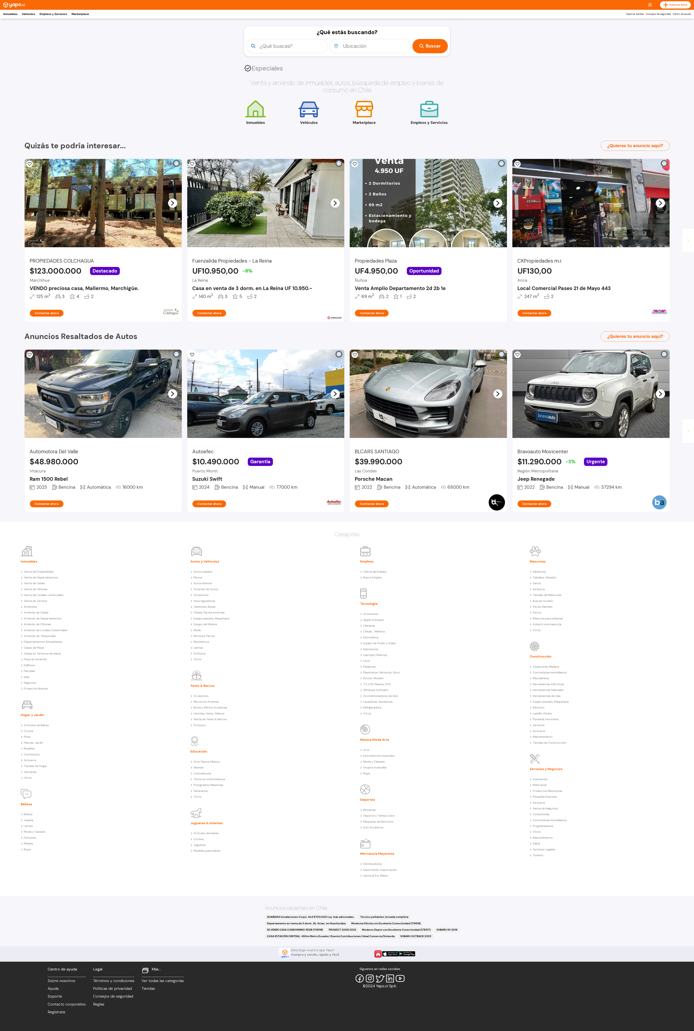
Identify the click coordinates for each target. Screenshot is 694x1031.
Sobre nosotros (61, 980)
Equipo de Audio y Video (379, 643)
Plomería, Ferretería (545, 719)
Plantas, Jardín (33, 743)
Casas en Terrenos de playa (42, 653)
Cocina (28, 731)
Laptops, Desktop (375, 655)
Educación (198, 751)
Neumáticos (201, 642)
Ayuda (53, 988)
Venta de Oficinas (35, 589)
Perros (537, 612)
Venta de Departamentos (41, 577)
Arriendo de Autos (206, 589)
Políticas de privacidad (112, 988)
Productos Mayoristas (547, 791)
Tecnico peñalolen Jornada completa (384, 916)
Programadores (543, 826)
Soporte (55, 996)
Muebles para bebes (207, 851)
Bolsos (28, 814)
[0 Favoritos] (355, 164)
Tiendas (148, 988)
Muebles (29, 748)
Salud (536, 843)
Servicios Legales (544, 849)
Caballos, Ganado (544, 577)
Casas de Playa (34, 648)
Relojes (28, 843)
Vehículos (28, 14)
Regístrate (56, 1012)
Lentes (28, 826)
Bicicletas (369, 810)
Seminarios (201, 791)
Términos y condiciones (113, 980)
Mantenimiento (543, 737)
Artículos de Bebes (36, 725)
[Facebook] (360, 978)
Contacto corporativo (67, 1004)
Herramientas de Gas (547, 696)
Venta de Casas (34, 583)
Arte (366, 750)
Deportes (367, 799)
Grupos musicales (375, 767)
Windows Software (375, 690)
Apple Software (373, 620)
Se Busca (199, 653)
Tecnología (369, 604)
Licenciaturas (202, 773)
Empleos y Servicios (53, 14)
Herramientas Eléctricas (548, 684)
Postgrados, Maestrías (208, 785)
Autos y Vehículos (204, 561)
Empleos (367, 561)
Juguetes (200, 845)
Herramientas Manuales (548, 690)
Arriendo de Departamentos (42, 618)
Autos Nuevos (203, 583)
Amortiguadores (204, 601)
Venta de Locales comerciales (43, 595)
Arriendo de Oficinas (37, 624)
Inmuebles (10, 14)
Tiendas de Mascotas (547, 595)
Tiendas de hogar (35, 766)
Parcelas (29, 671)
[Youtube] (400, 978)
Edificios (29, 665)
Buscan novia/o (543, 601)
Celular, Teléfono (374, 631)
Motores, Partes (204, 636)
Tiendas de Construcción (549, 743)
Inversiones (540, 779)
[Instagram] (370, 978)
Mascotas (538, 561)
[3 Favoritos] (192, 354)
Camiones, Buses (205, 607)
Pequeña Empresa (545, 797)
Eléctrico (539, 707)
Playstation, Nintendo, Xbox (381, 672)
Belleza (26, 804)
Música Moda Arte (374, 740)
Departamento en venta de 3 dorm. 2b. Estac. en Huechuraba (306, 923)
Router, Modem (373, 678)
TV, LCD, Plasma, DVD (377, 684)
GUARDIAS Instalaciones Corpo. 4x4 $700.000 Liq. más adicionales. (310, 916)
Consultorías (541, 814)
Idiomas (199, 767)
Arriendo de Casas (36, 612)
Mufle (197, 630)
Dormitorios (32, 754)
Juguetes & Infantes (206, 823)
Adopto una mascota (547, 624)
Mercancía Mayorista (377, 853)
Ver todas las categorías (163, 980)
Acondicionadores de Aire (380, 696)
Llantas (198, 648)
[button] (172, 203)
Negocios (30, 683)
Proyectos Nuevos (36, 688)
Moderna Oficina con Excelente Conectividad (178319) (386, 923)
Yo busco (200, 725)
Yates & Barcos (202, 686)
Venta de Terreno (35, 601)
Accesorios (201, 595)
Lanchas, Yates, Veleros (209, 713)
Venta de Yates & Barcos (210, 719)
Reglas (98, 1004)
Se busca (30, 760)
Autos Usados (203, 572)
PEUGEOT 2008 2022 (342, 929)
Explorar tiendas (635, 14)
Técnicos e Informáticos (209, 779)
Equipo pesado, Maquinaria (211, 618)
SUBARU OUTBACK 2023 (415, 936)
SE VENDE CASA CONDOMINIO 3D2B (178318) (295, 929)
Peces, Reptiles (542, 607)
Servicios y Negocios (546, 769)
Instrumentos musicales (379, 756)
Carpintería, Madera (546, 667)
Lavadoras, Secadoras (378, 702)
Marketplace (80, 14)
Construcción (540, 656)
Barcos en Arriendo (206, 702)
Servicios (539, 725)
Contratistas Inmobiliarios (550, 672)
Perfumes (30, 838)
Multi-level (539, 785)
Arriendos (30, 607)
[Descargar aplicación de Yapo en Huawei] (378, 954)
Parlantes (369, 667)
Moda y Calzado (34, 832)
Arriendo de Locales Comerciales (45, 630)
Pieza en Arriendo (35, 659)
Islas (26, 677)
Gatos (537, 583)
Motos (198, 577)
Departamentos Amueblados (43, 642)
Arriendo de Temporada (40, 636)
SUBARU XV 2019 (446, 929)
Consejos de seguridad (658, 14)
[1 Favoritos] (192, 164)
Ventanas (30, 772)
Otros (28, 778)
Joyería (28, 820)
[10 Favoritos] (29, 164)
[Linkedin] (390, 978)
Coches (199, 839)
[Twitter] (380, 978)
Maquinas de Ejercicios (378, 821)
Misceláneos (541, 678)
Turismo (538, 855)
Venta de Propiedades (38, 572)
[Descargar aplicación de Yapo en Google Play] (407, 953)
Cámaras (369, 626)
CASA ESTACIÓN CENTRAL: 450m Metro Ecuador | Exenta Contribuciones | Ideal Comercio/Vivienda (331, 936)
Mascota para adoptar (548, 618)
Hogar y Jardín (32, 715)
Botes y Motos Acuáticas (210, 707)
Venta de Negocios (545, 808)
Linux (366, 661)
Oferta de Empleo (375, 572)
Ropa (27, 849)
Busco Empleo (372, 577)
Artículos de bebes (206, 833)
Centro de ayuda (682, 14)
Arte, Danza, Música (207, 762)
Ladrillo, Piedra (542, 713)
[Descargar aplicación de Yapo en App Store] (390, 953)
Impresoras (370, 649)
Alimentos (539, 572)
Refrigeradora (372, 707)
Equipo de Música (205, 624)
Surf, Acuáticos (373, 827)
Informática (370, 637)
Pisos (27, 737)
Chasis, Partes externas (209, 612)
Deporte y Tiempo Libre (379, 816)
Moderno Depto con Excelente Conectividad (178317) (396, 929)
